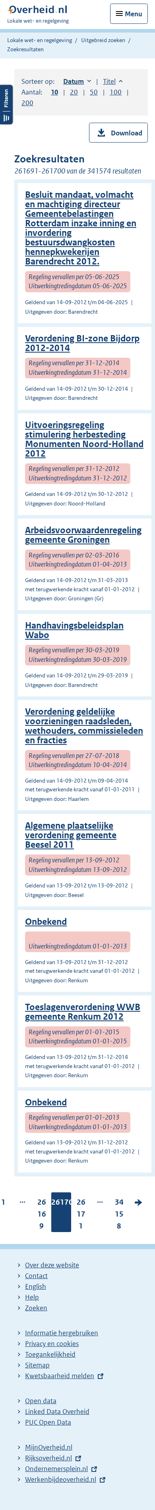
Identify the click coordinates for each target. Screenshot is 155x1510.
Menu (133, 14)
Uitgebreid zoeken (103, 40)
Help (32, 1297)
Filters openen (6, 104)
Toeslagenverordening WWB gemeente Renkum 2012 (82, 1012)
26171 (81, 1216)
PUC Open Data (48, 1422)
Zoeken (36, 1308)
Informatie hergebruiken (61, 1333)
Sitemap (37, 1365)
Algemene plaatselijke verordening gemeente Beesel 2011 (70, 835)
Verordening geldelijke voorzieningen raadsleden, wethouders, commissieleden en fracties (84, 726)
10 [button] (54, 92)
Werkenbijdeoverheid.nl (60, 1479)
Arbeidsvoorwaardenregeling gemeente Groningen (83, 535)
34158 (119, 1216)
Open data (40, 1400)
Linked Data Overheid (57, 1411)
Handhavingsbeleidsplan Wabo (74, 630)
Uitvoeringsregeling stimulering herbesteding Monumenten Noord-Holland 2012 (84, 439)
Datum (77, 81)
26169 (41, 1216)
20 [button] (74, 92)
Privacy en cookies (52, 1343)
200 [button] (27, 102)
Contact (36, 1275)
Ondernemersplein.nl (56, 1468)
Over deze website (52, 1265)
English (35, 1286)
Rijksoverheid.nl (48, 1458)
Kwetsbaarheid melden (59, 1375)
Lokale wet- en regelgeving (39, 40)
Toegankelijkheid (50, 1354)
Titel (113, 81)
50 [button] (94, 92)
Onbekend (46, 921)
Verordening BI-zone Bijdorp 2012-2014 (82, 343)
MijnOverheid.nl (48, 1447)
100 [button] (116, 92)
